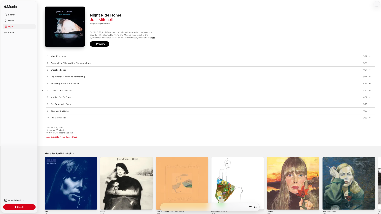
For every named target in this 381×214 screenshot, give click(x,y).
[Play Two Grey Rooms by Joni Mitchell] (48, 118)
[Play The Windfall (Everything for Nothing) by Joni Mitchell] (48, 76)
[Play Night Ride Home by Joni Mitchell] (48, 56)
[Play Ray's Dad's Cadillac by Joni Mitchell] (48, 111)
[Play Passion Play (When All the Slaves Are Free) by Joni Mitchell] (48, 63)
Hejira (103, 158)
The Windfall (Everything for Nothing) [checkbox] (68, 76)
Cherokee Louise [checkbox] (58, 70)
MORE (152, 38)
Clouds (270, 158)
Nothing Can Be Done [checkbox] (61, 97)
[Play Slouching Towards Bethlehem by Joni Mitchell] (48, 83)
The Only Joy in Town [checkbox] (61, 104)
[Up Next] (250, 207)
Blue (47, 158)
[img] (10, 6)
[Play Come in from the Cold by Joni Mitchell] (48, 90)
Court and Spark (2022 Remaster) (171, 158)
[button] (19, 14)
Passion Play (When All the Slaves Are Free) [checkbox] (71, 63)
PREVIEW (364, 56)
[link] (59, 153)
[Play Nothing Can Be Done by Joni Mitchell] (48, 97)
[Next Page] (378, 183)
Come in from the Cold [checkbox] (61, 90)
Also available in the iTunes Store (61, 137)
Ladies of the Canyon (221, 158)
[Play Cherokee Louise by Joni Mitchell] (48, 70)
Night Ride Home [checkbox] (58, 56)
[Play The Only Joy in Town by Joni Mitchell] (48, 104)
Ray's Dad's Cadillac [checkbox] (60, 111)
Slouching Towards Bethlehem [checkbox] (65, 83)
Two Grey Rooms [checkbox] (58, 118)
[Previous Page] (42, 183)
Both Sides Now (330, 158)
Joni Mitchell (101, 19)
